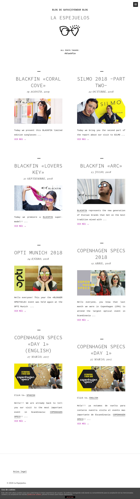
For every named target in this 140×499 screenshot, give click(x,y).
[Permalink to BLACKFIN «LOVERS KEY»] (38, 210)
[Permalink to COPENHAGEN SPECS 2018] (101, 295)
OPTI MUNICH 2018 (38, 252)
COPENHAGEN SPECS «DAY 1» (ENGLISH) (38, 344)
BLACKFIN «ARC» (101, 166)
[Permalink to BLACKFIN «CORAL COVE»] (38, 123)
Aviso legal (20, 472)
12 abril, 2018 (101, 263)
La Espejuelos (70, 18)
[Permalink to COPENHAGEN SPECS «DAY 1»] (101, 390)
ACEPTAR (70, 497)
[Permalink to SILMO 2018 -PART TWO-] (101, 123)
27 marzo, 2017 (38, 356)
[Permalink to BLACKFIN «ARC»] (101, 203)
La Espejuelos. (20, 483)
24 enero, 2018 (38, 258)
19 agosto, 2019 (38, 91)
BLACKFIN (48, 217)
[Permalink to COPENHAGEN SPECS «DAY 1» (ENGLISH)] (38, 388)
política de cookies (34, 494)
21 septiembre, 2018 (38, 178)
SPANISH (31, 395)
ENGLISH (93, 398)
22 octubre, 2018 (101, 91)
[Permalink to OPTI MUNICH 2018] (38, 290)
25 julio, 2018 (101, 172)
